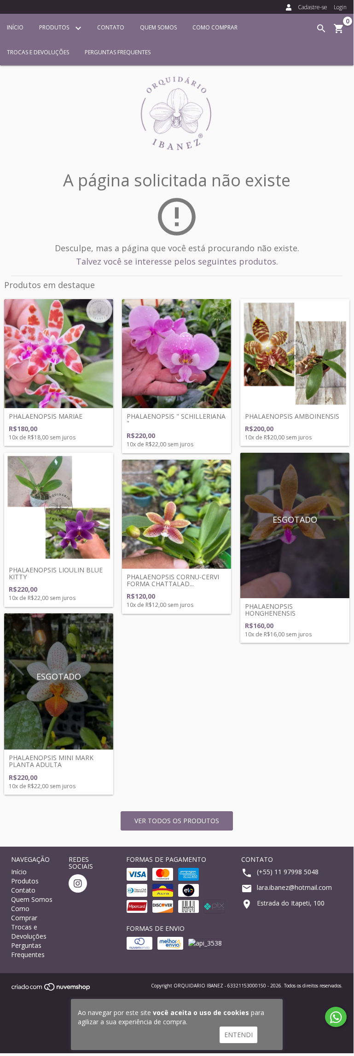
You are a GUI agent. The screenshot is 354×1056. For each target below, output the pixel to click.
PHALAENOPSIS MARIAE (45, 416)
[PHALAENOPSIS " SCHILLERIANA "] (176, 353)
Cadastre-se (312, 7)
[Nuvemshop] (51, 989)
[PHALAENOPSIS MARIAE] (58, 353)
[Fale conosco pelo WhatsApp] (336, 1017)
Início (15, 27)
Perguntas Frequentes (118, 52)
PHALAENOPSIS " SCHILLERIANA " (176, 420)
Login (340, 7)
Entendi (238, 1034)
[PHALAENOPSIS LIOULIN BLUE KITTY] (58, 507)
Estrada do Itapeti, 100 (291, 903)
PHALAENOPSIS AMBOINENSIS (292, 416)
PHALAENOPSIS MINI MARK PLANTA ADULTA (51, 761)
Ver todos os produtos (176, 820)
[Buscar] (321, 28)
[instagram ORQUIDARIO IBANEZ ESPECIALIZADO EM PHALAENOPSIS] (78, 883)
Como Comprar (215, 27)
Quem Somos (158, 27)
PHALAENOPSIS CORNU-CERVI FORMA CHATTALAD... (173, 580)
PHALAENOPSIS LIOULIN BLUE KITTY (56, 573)
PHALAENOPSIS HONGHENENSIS (270, 610)
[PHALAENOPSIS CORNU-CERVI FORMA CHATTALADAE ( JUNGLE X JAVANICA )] (176, 514)
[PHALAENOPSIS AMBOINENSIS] (294, 353)
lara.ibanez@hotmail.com (294, 887)
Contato (110, 27)
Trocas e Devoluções (38, 52)
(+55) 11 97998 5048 (288, 871)
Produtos (54, 27)
